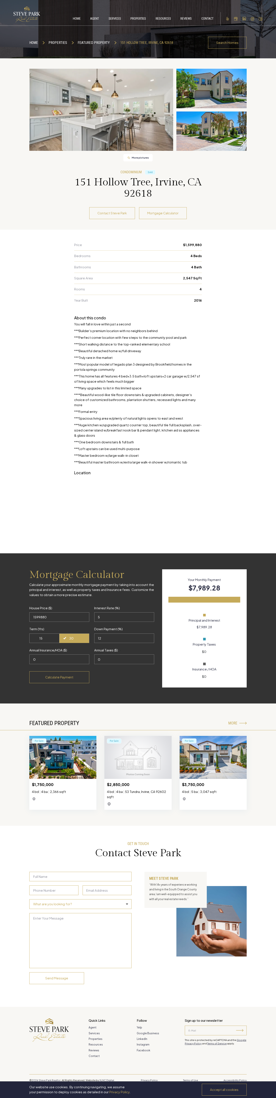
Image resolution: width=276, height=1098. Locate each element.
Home (33, 43)
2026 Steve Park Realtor (46, 1080)
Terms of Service (217, 1043)
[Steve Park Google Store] (236, 19)
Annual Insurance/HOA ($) (48, 650)
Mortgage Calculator (163, 213)
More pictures (140, 157)
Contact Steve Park (112, 213)
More (232, 723)
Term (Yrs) (36, 629)
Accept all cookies (224, 1090)
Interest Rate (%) (107, 608)
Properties (58, 43)
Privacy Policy (119, 1092)
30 (71, 638)
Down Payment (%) (108, 629)
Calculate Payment (59, 677)
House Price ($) (40, 608)
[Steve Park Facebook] (261, 19)
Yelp (139, 1027)
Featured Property (94, 43)
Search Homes (227, 43)
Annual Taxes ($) (106, 650)
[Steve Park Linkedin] (244, 19)
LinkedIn (142, 1039)
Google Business (148, 1033)
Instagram (143, 1044)
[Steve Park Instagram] (252, 19)
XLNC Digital (106, 1080)
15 (40, 638)
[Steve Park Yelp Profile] (227, 19)
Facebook (143, 1050)
